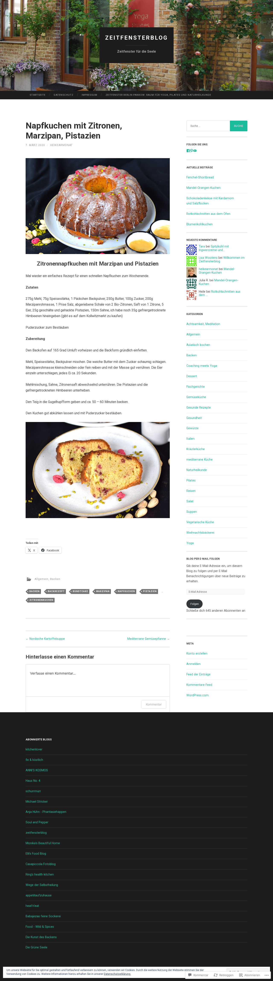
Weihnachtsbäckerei (200, 532)
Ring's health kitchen (40, 874)
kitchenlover (34, 749)
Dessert (191, 376)
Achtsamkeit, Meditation (203, 324)
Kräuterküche (195, 449)
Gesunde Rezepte (198, 407)
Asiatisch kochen (198, 345)
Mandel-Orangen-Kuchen (203, 187)
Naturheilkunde (196, 470)
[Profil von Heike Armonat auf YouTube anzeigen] (195, 150)
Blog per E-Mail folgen (203, 558)
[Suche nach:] (216, 126)
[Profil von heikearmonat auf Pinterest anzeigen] (191, 150)
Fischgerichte (195, 386)
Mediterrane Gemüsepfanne (148, 638)
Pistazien (150, 591)
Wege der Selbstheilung (42, 885)
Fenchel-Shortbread (200, 177)
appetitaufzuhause (39, 895)
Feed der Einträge (198, 674)
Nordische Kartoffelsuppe (45, 638)
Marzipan (103, 591)
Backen (55, 579)
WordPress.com (197, 695)
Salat (189, 501)
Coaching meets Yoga (201, 365)
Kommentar (154, 704)
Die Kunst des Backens (41, 937)
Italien (190, 438)
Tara (202, 246)
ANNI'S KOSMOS (37, 770)
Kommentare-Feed (199, 684)
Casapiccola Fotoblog (41, 864)
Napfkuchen (126, 591)
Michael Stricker (37, 801)
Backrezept (56, 591)
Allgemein (41, 579)
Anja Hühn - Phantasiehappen (46, 811)
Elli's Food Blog (36, 853)
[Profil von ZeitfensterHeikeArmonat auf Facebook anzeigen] (188, 150)
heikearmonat (61, 145)
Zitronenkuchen (41, 600)
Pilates (191, 480)
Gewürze (192, 428)
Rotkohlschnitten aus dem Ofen (208, 213)
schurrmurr (33, 791)
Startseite (37, 94)
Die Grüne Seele (36, 947)
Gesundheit (194, 418)
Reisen (191, 491)
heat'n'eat (32, 905)
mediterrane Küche (199, 459)
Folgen (194, 603)
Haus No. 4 (33, 780)
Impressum (89, 94)
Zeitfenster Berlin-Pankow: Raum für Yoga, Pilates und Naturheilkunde (158, 94)
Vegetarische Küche (200, 522)
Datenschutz (63, 94)
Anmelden (193, 664)
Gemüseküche (196, 397)
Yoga (190, 543)
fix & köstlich (34, 759)
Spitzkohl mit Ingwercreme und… (214, 248)
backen (34, 591)
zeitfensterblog (136, 38)
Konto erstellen (196, 653)
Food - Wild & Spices (40, 926)
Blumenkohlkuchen (199, 224)
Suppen (191, 511)
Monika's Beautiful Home (43, 843)
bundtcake (80, 591)
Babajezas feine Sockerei (43, 916)
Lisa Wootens (208, 257)
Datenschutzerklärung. (117, 973)
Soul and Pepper (37, 822)
